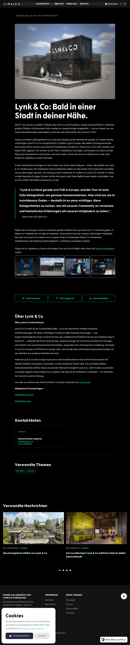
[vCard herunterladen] (59, 429)
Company (30, 471)
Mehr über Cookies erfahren (31, 628)
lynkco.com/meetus (105, 248)
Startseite (49, 600)
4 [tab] (70, 570)
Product (69, 604)
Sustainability (72, 608)
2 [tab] (63, 570)
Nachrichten (42, 4)
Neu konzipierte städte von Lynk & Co (25, 553)
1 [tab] (59, 570)
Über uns (58, 4)
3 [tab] (67, 570)
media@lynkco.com (24, 394)
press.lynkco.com (23, 401)
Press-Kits (72, 4)
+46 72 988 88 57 (25, 444)
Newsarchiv (50, 604)
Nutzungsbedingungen (57, 633)
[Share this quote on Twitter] (120, 200)
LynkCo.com (84, 382)
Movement (20, 471)
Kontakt (84, 4)
